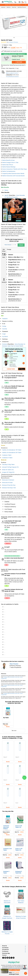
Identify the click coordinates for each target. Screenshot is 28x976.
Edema (6, 190)
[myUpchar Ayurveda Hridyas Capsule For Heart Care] (8, 819)
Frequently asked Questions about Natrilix (13, 173)
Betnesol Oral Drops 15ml (9, 487)
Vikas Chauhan (14, 664)
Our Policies (5, 947)
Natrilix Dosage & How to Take (10, 162)
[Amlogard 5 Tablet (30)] (20, 865)
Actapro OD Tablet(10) (8, 472)
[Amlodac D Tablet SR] (6, 59)
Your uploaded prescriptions (12, 76)
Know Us (4, 945)
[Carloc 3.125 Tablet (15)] (20, 842)
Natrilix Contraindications (8, 171)
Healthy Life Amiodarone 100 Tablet (11, 450)
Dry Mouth (5, 336)
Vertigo (4, 326)
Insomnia (4, 329)
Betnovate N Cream (7, 482)
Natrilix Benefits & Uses (8, 160)
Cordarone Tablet (6, 455)
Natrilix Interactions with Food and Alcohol (13, 175)
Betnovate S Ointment (8, 480)
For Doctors (5, 951)
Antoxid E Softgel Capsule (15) (10, 467)
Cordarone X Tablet (7, 457)
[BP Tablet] (8, 711)
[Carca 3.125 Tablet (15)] (20, 819)
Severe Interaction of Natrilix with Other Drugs (14, 169)
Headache (5, 318)
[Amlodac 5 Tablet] (8, 865)
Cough (4, 334)
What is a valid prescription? (12, 73)
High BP (6, 195)
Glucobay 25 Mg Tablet (8, 464)
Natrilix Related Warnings (8, 167)
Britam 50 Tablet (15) (8, 469)
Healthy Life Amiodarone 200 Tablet (11, 452)
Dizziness (4, 344)
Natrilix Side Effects (7, 164)
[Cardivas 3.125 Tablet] (8, 842)
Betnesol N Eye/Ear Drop (8, 485)
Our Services (5, 949)
